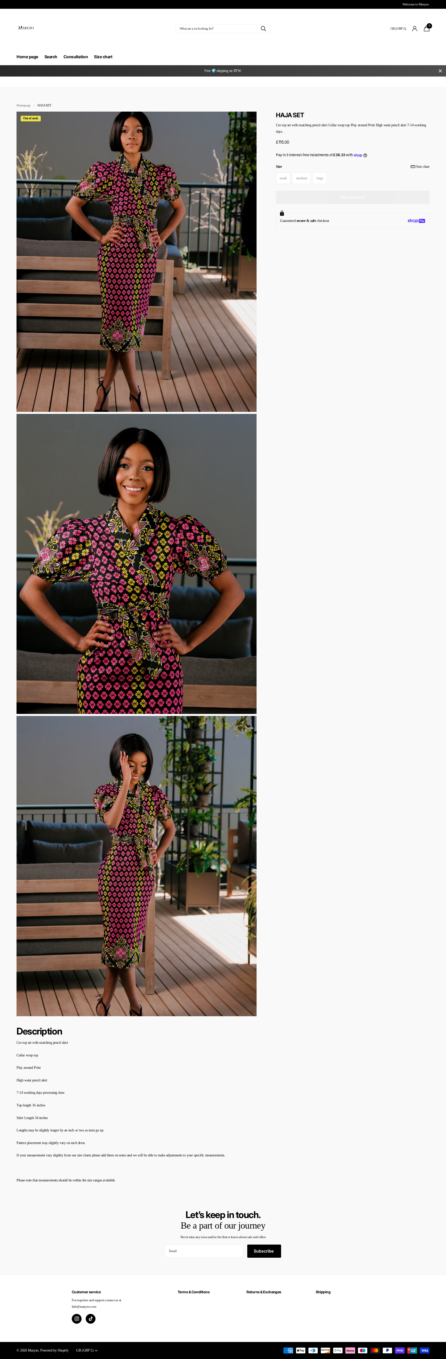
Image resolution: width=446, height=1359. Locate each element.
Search (50, 56)
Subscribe (264, 1251)
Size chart (103, 56)
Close (440, 71)
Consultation (75, 56)
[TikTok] (90, 1319)
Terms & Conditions (194, 1292)
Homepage (24, 105)
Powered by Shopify (54, 1350)
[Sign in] (415, 29)
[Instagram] (77, 1319)
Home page (27, 56)
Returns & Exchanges (263, 1292)
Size (352, 166)
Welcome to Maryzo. (415, 4)
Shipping (323, 1292)
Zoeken (263, 28)
